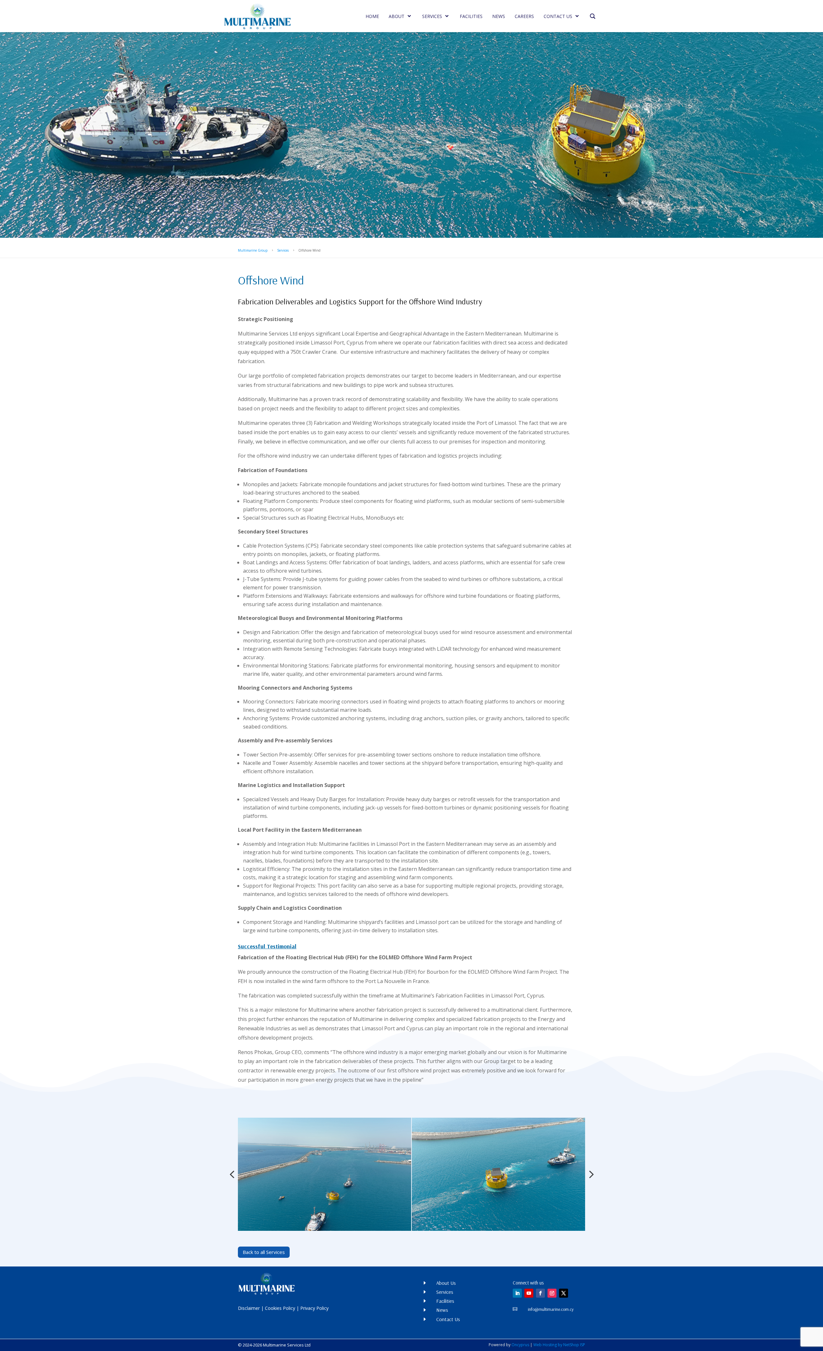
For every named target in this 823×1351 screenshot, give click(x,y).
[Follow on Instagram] (551, 1293)
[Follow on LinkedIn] (517, 1293)
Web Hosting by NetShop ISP (559, 1344)
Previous (233, 1174)
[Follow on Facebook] (540, 1293)
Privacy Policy (314, 1308)
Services (283, 250)
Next (590, 1174)
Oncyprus (520, 1344)
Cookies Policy (280, 1308)
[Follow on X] (563, 1293)
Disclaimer (249, 1308)
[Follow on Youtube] (528, 1293)
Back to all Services (264, 1252)
